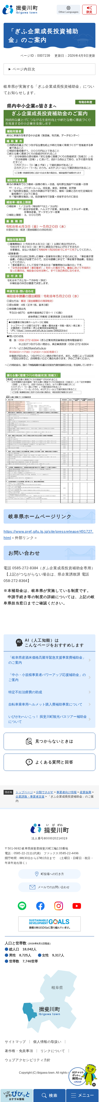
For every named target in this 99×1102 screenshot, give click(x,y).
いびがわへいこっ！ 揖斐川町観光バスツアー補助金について (47, 719)
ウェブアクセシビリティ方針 (28, 1060)
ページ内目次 (23, 69)
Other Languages (68, 12)
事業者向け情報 (66, 792)
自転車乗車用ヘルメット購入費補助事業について (45, 704)
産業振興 (85, 792)
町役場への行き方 (52, 874)
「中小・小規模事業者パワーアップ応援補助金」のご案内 (47, 677)
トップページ (24, 792)
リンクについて (52, 1051)
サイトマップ (15, 1042)
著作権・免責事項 (19, 1051)
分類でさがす (44, 792)
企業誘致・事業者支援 (30, 796)
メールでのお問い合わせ (53, 887)
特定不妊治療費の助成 (25, 692)
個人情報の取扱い (47, 1042)
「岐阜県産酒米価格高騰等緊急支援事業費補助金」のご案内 (47, 660)
